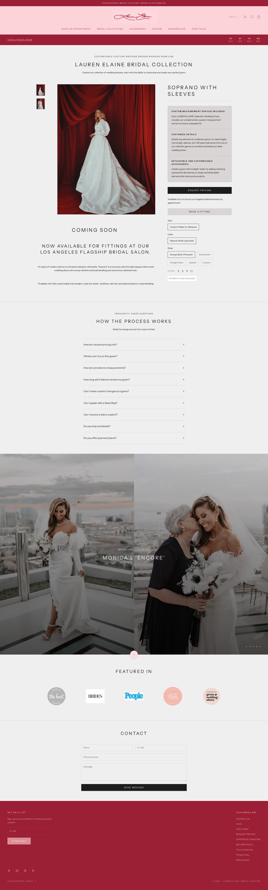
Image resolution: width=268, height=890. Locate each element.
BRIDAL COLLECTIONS (110, 29)
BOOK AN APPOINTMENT (76, 29)
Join (234, 876)
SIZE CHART (242, 829)
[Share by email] (191, 271)
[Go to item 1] (40, 90)
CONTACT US (243, 818)
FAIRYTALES (199, 29)
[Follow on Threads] (25, 870)
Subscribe (19, 841)
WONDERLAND (177, 29)
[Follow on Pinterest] (33, 870)
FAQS (239, 824)
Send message (134, 787)
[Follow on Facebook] (9, 870)
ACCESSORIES (137, 29)
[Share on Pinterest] (187, 271)
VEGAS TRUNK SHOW (19, 40)
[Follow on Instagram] (17, 870)
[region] (134, 554)
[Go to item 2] (40, 104)
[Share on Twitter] (182, 271)
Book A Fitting (199, 212)
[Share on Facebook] (178, 271)
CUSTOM (157, 29)
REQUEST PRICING (199, 190)
